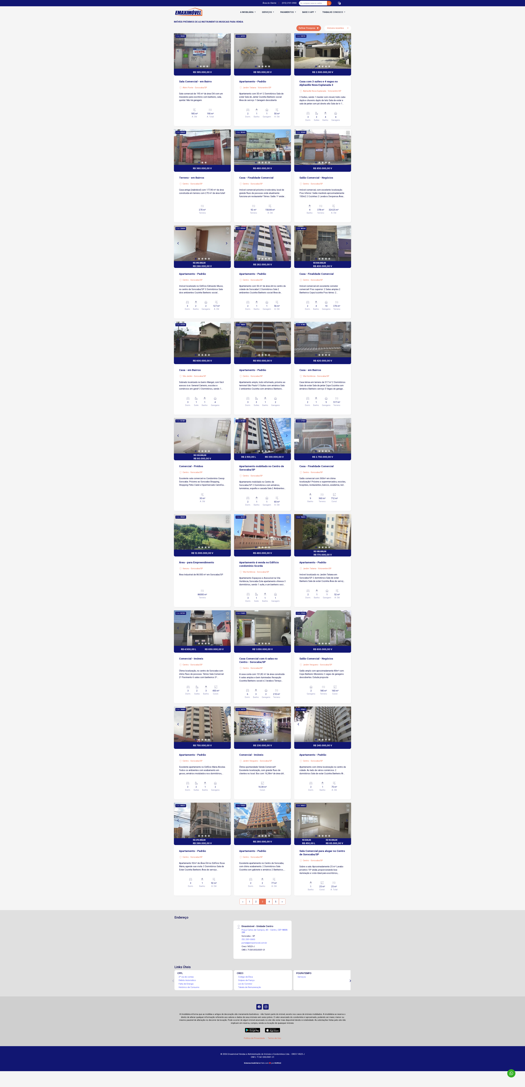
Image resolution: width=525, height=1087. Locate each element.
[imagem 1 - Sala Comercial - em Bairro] (202, 51)
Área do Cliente (269, 3)
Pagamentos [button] (287, 12)
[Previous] (178, 51)
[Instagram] (266, 1007)
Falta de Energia (186, 984)
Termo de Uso (274, 1038)
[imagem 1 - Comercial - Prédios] (202, 435)
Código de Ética (245, 977)
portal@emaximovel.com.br (254, 943)
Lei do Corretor (245, 984)
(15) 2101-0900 (248, 939)
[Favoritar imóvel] (227, 36)
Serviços (302, 977)
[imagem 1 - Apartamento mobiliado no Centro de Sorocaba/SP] (262, 435)
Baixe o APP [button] (308, 12)
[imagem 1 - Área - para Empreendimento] (202, 532)
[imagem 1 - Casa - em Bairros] (202, 339)
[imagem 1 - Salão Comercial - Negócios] (322, 147)
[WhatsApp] (511, 1073)
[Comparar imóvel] (227, 40)
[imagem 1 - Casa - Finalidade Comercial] (262, 147)
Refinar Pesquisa (307, 28)
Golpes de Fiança (246, 980)
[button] (339, 3)
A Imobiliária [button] (247, 12)
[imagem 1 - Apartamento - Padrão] (262, 51)
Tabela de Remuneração (249, 987)
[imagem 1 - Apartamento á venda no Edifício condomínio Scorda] (262, 532)
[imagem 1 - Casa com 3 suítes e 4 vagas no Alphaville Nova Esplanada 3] (322, 51)
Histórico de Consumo (189, 987)
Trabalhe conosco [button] (333, 12)
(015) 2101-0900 (289, 3)
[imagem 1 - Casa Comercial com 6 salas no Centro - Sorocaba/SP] (262, 628)
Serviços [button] (267, 12)
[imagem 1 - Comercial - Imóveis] (202, 628)
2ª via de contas (186, 977)
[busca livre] (329, 3)
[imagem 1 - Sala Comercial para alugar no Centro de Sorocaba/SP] (322, 820)
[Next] (226, 51)
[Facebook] (259, 1007)
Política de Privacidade (254, 1038)
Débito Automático (187, 980)
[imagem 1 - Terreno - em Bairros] (202, 147)
